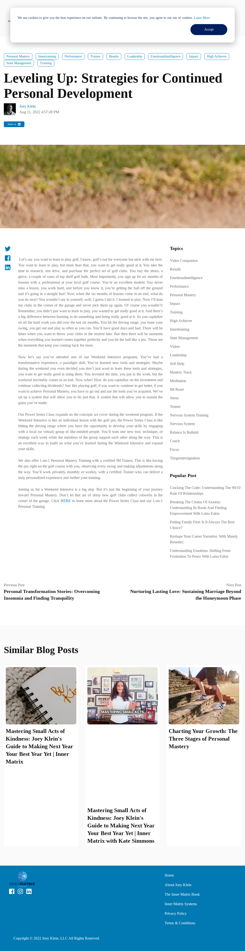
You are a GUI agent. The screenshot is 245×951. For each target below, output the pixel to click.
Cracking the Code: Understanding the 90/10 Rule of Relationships (205, 490)
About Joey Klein (178, 885)
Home (169, 875)
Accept (209, 29)
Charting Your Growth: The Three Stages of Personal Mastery (203, 738)
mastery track (181, 372)
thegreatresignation (185, 458)
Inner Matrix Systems (181, 904)
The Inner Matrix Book (182, 894)
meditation (178, 381)
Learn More (202, 18)
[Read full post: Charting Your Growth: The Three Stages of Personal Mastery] (204, 695)
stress (174, 398)
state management (18, 63)
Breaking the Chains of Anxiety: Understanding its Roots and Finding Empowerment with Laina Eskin (198, 507)
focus (174, 449)
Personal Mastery (18, 56)
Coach (175, 441)
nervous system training (189, 415)
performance (73, 56)
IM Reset (177, 389)
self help (177, 364)
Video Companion (184, 261)
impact (193, 56)
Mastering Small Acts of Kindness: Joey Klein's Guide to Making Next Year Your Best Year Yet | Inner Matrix (39, 746)
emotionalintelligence (165, 56)
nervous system (182, 424)
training (46, 63)
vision (175, 346)
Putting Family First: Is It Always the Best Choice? (202, 525)
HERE (66, 501)
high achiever (217, 56)
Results (114, 56)
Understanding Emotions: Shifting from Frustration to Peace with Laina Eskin (200, 553)
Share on (12, 124)
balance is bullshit (184, 432)
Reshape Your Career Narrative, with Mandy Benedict (204, 539)
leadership (134, 56)
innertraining (47, 56)
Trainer (95, 56)
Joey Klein (27, 106)
